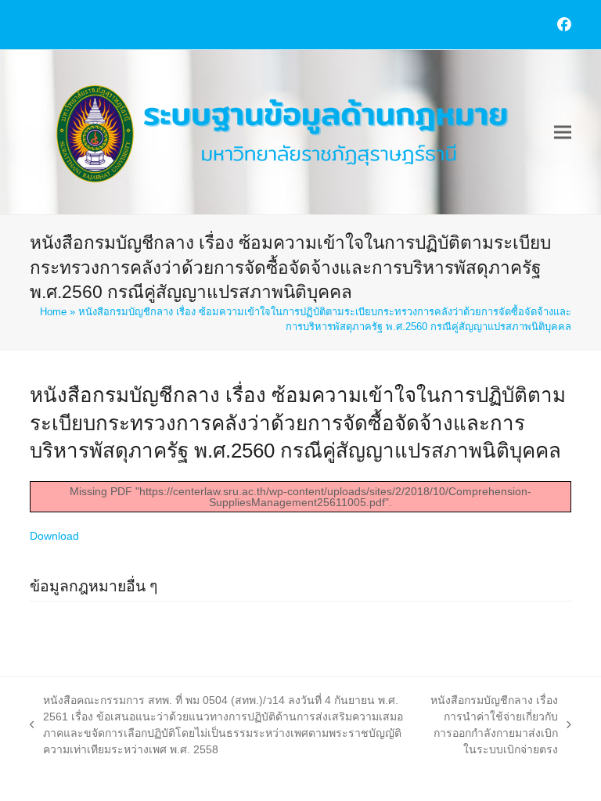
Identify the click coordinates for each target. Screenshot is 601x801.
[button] (562, 132)
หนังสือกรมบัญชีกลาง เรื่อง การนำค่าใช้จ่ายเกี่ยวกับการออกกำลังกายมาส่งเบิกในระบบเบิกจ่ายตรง (492, 725)
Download (54, 536)
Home (53, 312)
